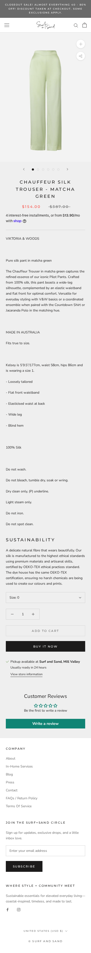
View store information (26, 674)
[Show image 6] (58, 169)
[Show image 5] (53, 169)
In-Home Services (19, 766)
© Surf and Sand (45, 941)
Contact (11, 790)
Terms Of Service (19, 806)
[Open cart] (85, 25)
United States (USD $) (43, 931)
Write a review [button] (45, 723)
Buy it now (45, 646)
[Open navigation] (6, 25)
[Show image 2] (38, 169)
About (10, 758)
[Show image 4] (48, 169)
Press (10, 782)
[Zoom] (80, 44)
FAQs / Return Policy (21, 798)
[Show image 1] (33, 169)
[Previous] (24, 169)
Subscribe (24, 866)
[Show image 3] (43, 169)
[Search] (76, 25)
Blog (9, 774)
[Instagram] (18, 909)
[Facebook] (7, 909)
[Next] (67, 169)
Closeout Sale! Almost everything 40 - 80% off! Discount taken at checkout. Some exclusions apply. (45, 8)
